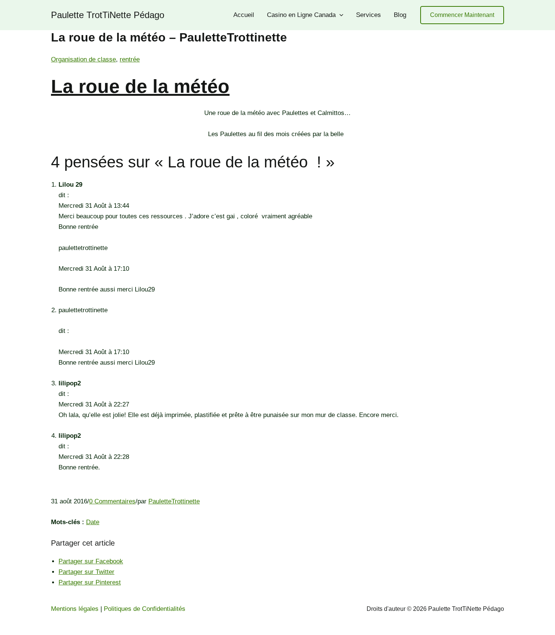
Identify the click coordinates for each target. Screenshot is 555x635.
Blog (400, 14)
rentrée (130, 59)
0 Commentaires (112, 501)
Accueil (243, 14)
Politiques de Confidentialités (144, 608)
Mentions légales (75, 608)
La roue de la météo (140, 86)
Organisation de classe (83, 59)
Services (368, 14)
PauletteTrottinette (174, 501)
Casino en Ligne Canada (301, 14)
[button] (462, 15)
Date (92, 522)
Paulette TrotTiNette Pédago (107, 15)
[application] (339, 15)
